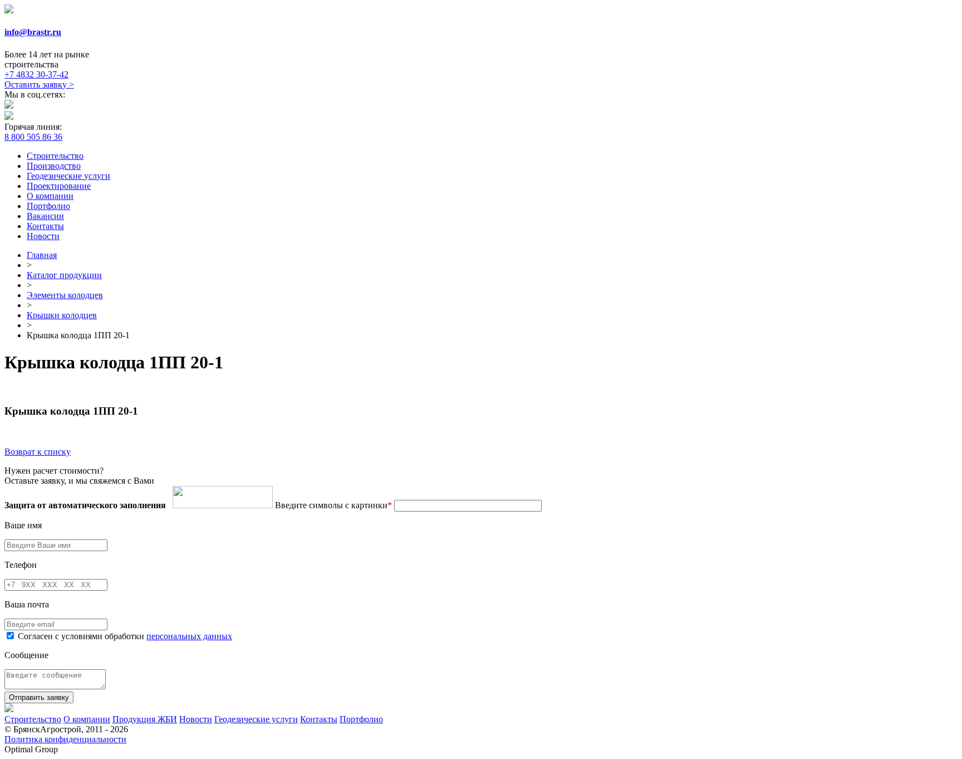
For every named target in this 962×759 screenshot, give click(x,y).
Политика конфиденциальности (65, 739)
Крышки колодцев (62, 315)
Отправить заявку (39, 697)
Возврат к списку (37, 451)
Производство (54, 166)
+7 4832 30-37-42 (36, 74)
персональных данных (189, 636)
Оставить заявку (39, 84)
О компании (50, 196)
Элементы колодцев (65, 295)
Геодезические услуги (68, 176)
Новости (43, 236)
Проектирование (59, 186)
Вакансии (45, 216)
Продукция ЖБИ (144, 719)
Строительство (55, 155)
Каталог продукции (64, 275)
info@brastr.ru (32, 32)
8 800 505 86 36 (33, 137)
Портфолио (48, 206)
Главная (42, 255)
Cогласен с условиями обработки (125, 636)
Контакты (45, 226)
